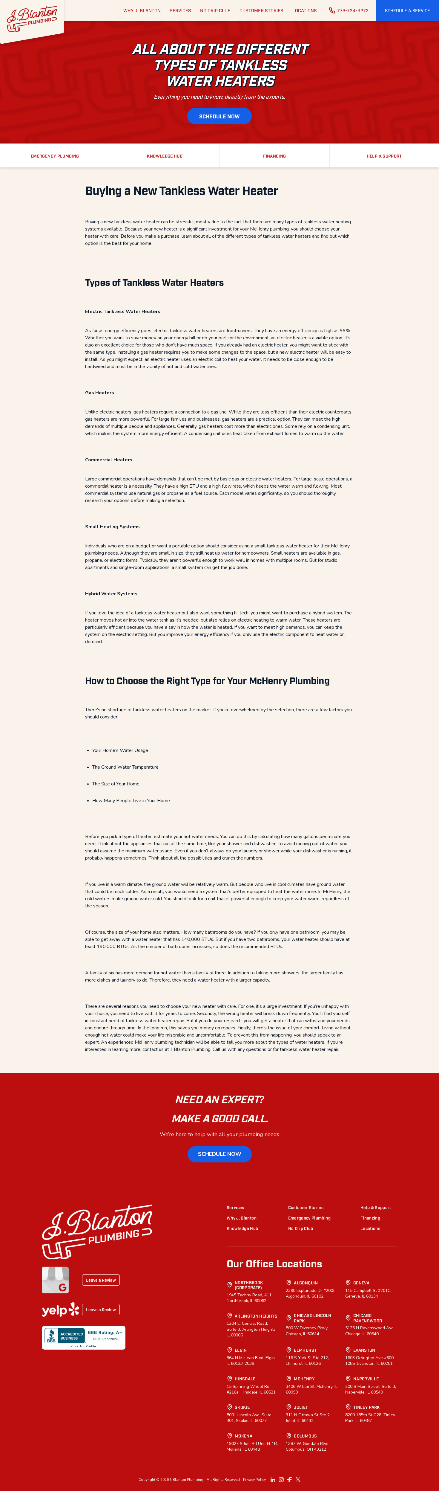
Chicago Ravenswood (367, 1318)
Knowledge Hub (242, 1228)
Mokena (243, 1435)
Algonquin (306, 1282)
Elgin (241, 1349)
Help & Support (375, 1207)
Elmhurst (305, 1349)
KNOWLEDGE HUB (164, 155)
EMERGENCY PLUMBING (55, 155)
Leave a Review (101, 1279)
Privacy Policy (254, 1479)
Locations (370, 1228)
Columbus (305, 1435)
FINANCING (274, 155)
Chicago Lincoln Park (312, 1318)
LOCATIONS (304, 10)
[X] (298, 1479)
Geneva (361, 1282)
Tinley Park (366, 1406)
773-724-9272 (353, 10)
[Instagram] (281, 1479)
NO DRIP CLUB (215, 10)
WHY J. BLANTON (142, 10)
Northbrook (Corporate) (249, 1285)
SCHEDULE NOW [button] (219, 116)
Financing (370, 1217)
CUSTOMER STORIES (261, 10)
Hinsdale (245, 1378)
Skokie (242, 1406)
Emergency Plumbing (309, 1217)
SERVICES (180, 10)
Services (235, 1207)
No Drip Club (300, 1228)
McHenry (304, 1378)
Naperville (366, 1378)
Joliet (301, 1406)
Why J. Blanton (242, 1217)
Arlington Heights (256, 1315)
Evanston (364, 1349)
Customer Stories (306, 1207)
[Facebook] (289, 1479)
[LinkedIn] (273, 1479)
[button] (407, 10)
